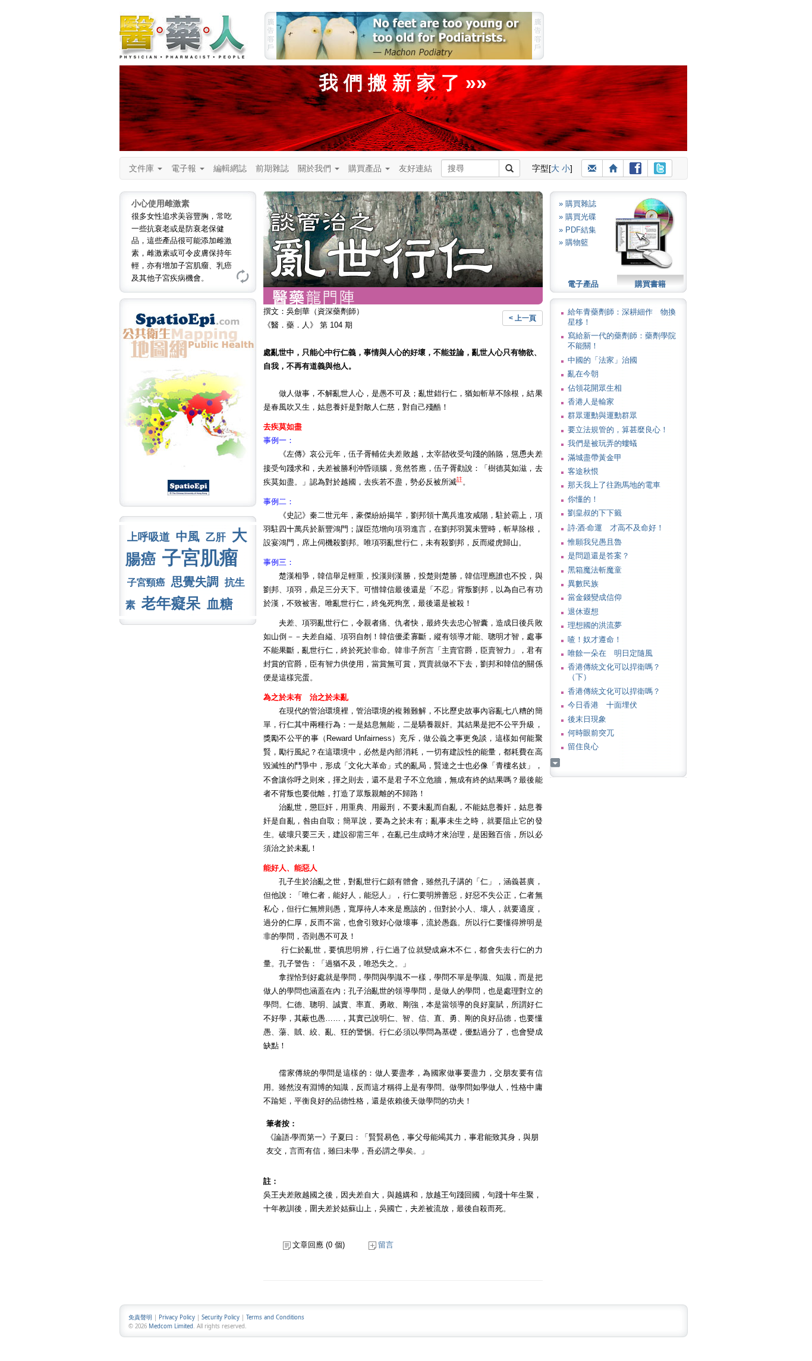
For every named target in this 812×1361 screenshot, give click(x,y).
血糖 (220, 603)
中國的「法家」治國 (602, 360)
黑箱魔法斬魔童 (595, 569)
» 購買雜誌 (577, 203)
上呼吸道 (148, 537)
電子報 (185, 168)
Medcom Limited (171, 1326)
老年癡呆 (171, 603)
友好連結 (415, 168)
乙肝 (216, 537)
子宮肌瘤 (200, 557)
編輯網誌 (230, 168)
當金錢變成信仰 (595, 597)
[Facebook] (635, 168)
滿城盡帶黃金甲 (595, 457)
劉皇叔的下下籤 (595, 512)
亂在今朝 (583, 373)
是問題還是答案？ (599, 555)
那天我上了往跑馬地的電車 (614, 484)
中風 (188, 536)
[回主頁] (613, 168)
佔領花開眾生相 (595, 388)
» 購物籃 (573, 242)
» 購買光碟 (577, 216)
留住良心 (583, 746)
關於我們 (315, 168)
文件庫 (142, 168)
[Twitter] (659, 168)
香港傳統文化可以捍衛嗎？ (614, 691)
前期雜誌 (272, 168)
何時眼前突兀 (591, 732)
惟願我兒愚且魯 (595, 542)
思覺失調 (195, 581)
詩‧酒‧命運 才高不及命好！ (616, 527)
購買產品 (366, 168)
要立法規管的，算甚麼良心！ (618, 429)
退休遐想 (583, 611)
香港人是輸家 (591, 401)
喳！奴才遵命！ (595, 639)
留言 (386, 1244)
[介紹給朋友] (592, 168)
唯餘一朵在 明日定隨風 (610, 653)
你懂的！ (583, 499)
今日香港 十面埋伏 (602, 704)
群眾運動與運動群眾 (602, 415)
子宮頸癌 (146, 582)
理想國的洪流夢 (595, 625)
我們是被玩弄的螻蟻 (602, 443)
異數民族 (583, 583)
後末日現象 (587, 719)
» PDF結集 (577, 229)
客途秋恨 (583, 471)
